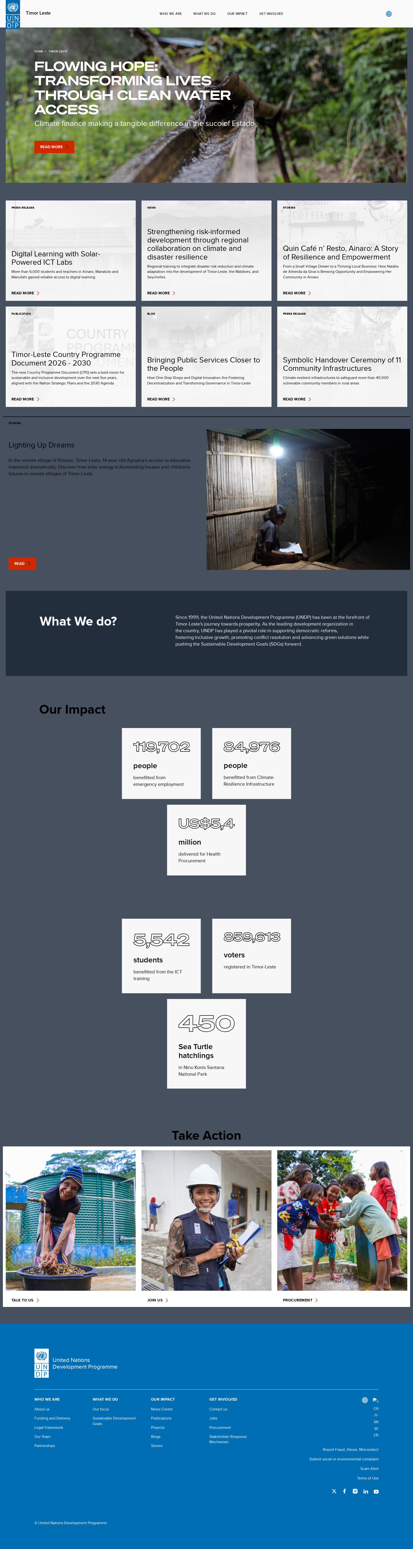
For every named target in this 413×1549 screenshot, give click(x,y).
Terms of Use (368, 1478)
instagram (355, 1491)
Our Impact (237, 13)
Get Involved (271, 13)
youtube (376, 1491)
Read (19, 563)
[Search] (376, 1418)
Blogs (155, 1436)
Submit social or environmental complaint (344, 1459)
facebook (344, 1491)
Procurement (220, 1427)
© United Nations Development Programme (70, 1523)
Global (389, 14)
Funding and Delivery (52, 1418)
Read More (51, 147)
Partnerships (44, 1445)
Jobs (213, 1418)
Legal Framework (48, 1427)
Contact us (218, 1409)
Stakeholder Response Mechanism (228, 1439)
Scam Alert (369, 1468)
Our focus (101, 1409)
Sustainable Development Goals (114, 1421)
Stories (157, 1445)
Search (399, 14)
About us (41, 1409)
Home (38, 51)
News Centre (162, 1409)
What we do (204, 13)
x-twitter (334, 1491)
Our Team (42, 1436)
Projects (157, 1427)
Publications (161, 1418)
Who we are (171, 13)
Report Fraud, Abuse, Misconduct (351, 1449)
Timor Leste (38, 13)
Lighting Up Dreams (42, 444)
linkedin (365, 1491)
